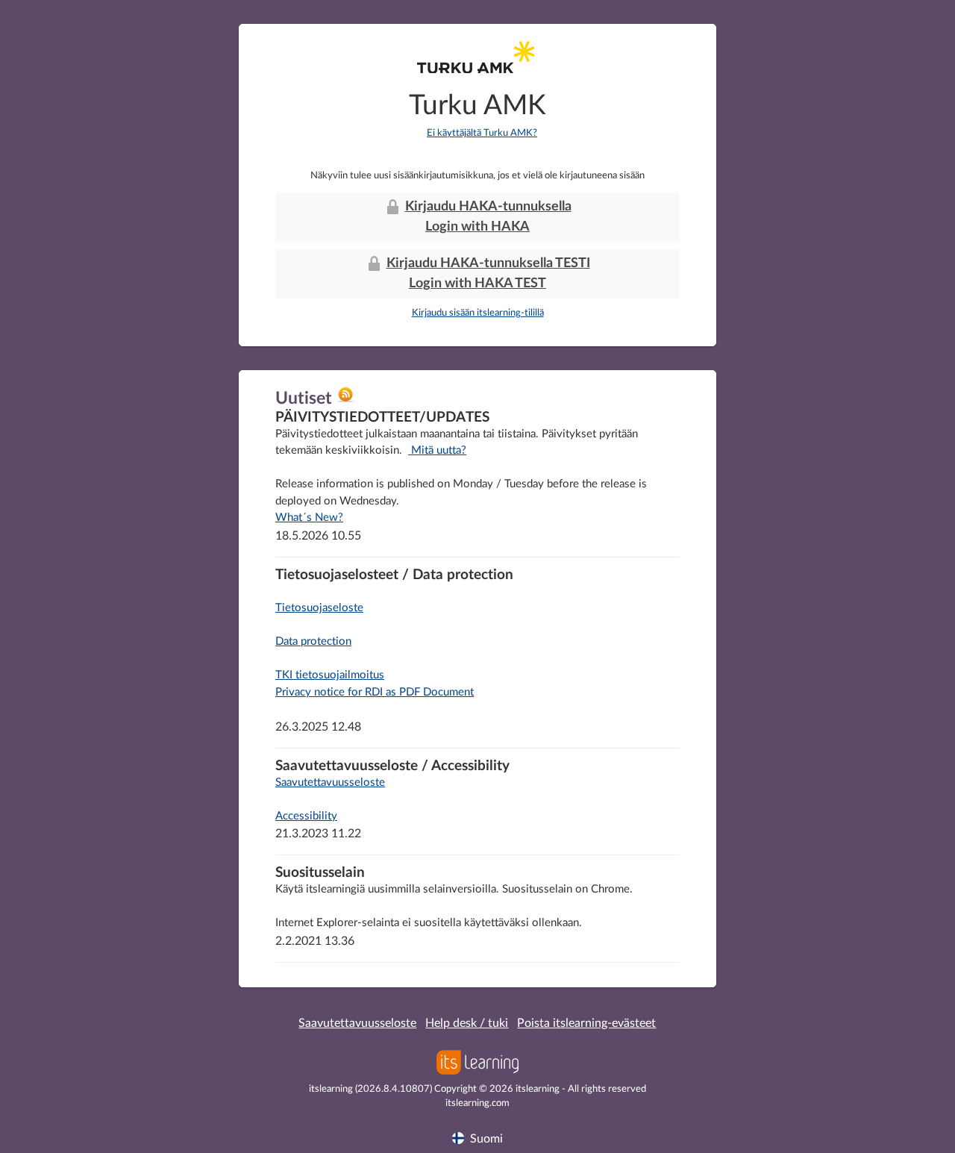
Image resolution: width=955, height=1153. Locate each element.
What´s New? (309, 517)
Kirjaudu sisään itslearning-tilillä (478, 313)
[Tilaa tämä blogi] (345, 400)
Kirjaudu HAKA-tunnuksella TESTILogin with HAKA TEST (488, 273)
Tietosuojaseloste (319, 607)
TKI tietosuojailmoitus (329, 675)
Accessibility (306, 816)
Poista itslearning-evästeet (586, 1023)
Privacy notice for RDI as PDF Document (374, 692)
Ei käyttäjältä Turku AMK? (482, 133)
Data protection (313, 641)
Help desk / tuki (466, 1023)
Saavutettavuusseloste (330, 782)
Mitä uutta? (437, 450)
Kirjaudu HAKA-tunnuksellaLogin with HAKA (488, 217)
